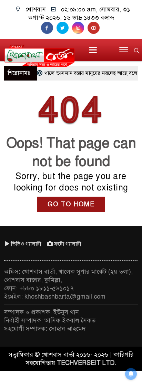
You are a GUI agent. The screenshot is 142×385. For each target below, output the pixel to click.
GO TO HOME (71, 204)
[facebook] (49, 28)
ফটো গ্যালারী (67, 244)
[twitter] (64, 28)
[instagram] (80, 28)
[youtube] (94, 28)
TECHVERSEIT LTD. (86, 363)
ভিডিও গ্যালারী (26, 244)
